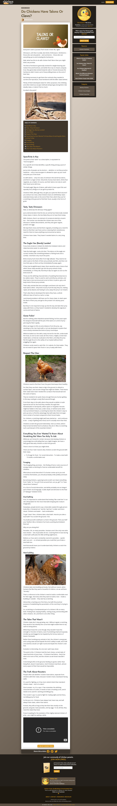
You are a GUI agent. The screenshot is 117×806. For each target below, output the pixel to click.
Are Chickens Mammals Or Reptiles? (84, 69)
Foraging (28, 140)
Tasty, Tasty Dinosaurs (33, 128)
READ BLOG (68, 796)
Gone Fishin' (30, 132)
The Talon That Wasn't (33, 146)
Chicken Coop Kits (84, 94)
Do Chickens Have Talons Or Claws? (84, 64)
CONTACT (53, 796)
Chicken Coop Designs (84, 91)
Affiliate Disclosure (66, 804)
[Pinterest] (52, 752)
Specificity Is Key (31, 126)
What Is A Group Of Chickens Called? (84, 59)
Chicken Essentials (84, 49)
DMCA (73, 804)
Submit (57, 771)
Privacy (58, 804)
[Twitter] (56, 752)
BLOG (103, 2)
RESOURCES (109, 2)
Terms (54, 804)
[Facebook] (48, 752)
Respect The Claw (31, 134)
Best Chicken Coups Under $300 (84, 78)
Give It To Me (84, 40)
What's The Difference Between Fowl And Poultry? (84, 74)
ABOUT (48, 796)
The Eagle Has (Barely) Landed (35, 130)
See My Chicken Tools (46, 746)
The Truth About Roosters (34, 148)
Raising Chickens (25, 7)
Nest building (30, 144)
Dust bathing (30, 142)
